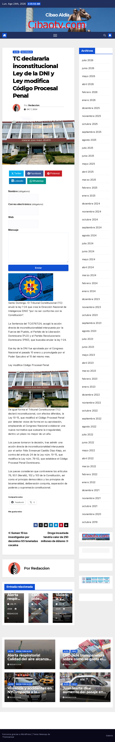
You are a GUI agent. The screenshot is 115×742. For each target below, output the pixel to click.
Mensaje (13, 229)
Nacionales (26, 52)
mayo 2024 (88, 259)
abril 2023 (88, 362)
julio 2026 (87, 60)
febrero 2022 (89, 474)
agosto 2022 (89, 426)
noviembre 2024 (91, 211)
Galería (109, 735)
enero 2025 (88, 195)
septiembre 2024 (92, 227)
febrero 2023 (89, 378)
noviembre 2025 (91, 115)
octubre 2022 (90, 410)
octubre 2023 (90, 315)
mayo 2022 (88, 450)
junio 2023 (88, 346)
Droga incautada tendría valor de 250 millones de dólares (54, 537)
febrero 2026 (89, 92)
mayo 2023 (88, 354)
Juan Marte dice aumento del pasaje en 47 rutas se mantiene (83, 692)
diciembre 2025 (91, 108)
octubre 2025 (90, 123)
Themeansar (8, 737)
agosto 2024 (89, 235)
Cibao (74, 651)
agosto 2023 (89, 330)
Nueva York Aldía (23, 651)
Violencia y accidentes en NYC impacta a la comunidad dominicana (29, 692)
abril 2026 (88, 84)
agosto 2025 (89, 139)
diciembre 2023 (91, 299)
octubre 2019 (89, 522)
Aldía (16, 52)
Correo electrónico (25, 204)
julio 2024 (87, 243)
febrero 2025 (89, 187)
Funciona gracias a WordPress (17, 734)
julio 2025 (87, 147)
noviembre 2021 (91, 498)
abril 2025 (88, 171)
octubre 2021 (89, 506)
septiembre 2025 (91, 131)
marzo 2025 (89, 179)
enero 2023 (88, 386)
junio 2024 (88, 251)
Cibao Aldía (57, 15)
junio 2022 (88, 442)
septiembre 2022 (91, 418)
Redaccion (34, 105)
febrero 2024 (90, 283)
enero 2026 (89, 100)
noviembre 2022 (91, 402)
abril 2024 (88, 267)
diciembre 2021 (90, 490)
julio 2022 (87, 434)
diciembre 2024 (91, 203)
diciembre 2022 (91, 394)
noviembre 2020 (91, 514)
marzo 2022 (89, 466)
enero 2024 (89, 291)
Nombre (19, 191)
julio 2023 (87, 338)
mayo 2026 (88, 76)
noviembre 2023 (91, 307)
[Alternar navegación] (55, 35)
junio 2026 (88, 68)
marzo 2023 (89, 370)
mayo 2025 (88, 163)
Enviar (38, 268)
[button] (104, 35)
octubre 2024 (90, 219)
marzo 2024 (89, 275)
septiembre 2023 (91, 323)
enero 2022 (88, 482)
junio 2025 (88, 155)
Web (11, 217)
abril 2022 (88, 458)
